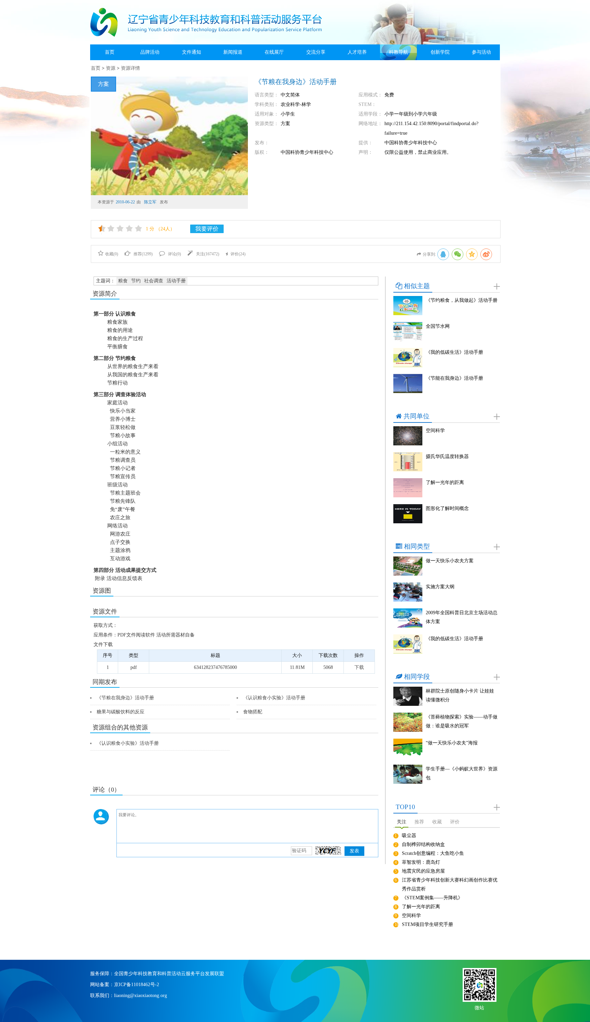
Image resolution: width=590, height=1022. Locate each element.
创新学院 (440, 52)
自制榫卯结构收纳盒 (423, 844)
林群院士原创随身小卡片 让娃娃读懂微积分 (460, 695)
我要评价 (207, 229)
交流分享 (315, 52)
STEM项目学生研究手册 (427, 924)
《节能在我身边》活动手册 (454, 378)
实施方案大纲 (440, 586)
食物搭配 (252, 711)
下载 (359, 667)
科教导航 (398, 52)
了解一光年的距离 (445, 482)
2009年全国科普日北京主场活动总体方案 (461, 617)
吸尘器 (409, 835)
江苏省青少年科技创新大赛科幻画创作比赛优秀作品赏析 (449, 884)
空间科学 (435, 430)
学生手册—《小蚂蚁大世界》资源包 (461, 773)
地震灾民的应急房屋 (423, 871)
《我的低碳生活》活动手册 (454, 352)
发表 (354, 850)
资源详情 (130, 68)
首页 (109, 52)
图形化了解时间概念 (447, 508)
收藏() (111, 254)
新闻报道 (232, 52)
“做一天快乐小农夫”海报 (452, 742)
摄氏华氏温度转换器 (447, 456)
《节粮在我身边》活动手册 (125, 697)
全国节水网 (438, 326)
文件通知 (191, 52)
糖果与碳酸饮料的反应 (120, 711)
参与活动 (481, 52)
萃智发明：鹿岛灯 (421, 862)
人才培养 (357, 52)
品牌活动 (149, 52)
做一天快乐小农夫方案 (450, 560)
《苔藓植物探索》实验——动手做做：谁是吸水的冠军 (461, 721)
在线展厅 (274, 52)
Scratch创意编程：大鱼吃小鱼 (433, 853)
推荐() (143, 254)
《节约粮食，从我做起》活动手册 (461, 300)
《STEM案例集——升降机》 (432, 897)
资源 (110, 68)
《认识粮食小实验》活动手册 (274, 697)
